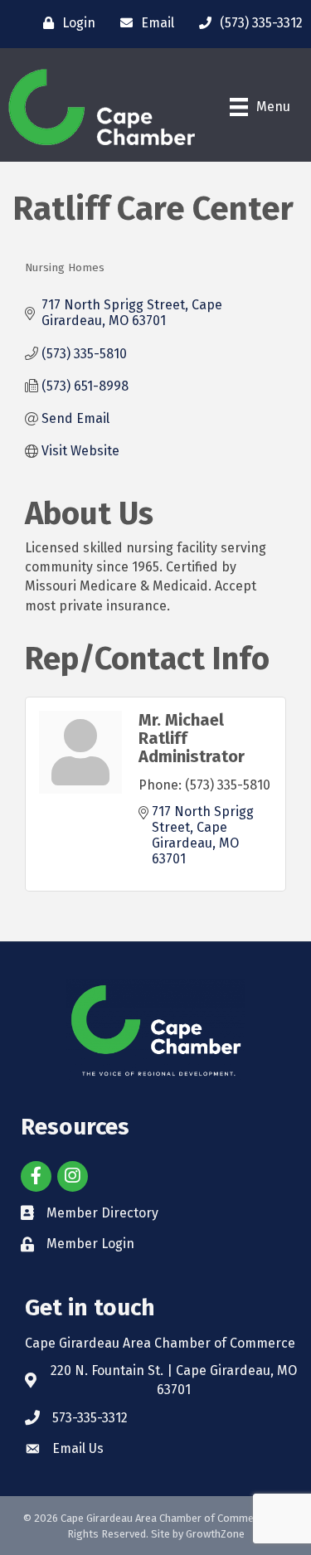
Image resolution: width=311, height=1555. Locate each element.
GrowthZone (215, 1534)
